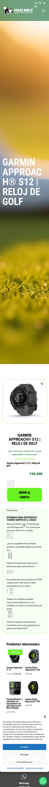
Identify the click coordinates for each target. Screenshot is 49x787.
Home (10, 451)
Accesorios (18, 451)
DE (44, 3)
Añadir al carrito (24, 494)
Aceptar (24, 747)
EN (36, 3)
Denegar (24, 754)
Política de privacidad (15, 768)
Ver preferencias (24, 762)
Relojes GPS (29, 451)
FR (40, 3)
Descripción (12, 510)
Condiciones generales (34, 768)
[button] (45, 716)
